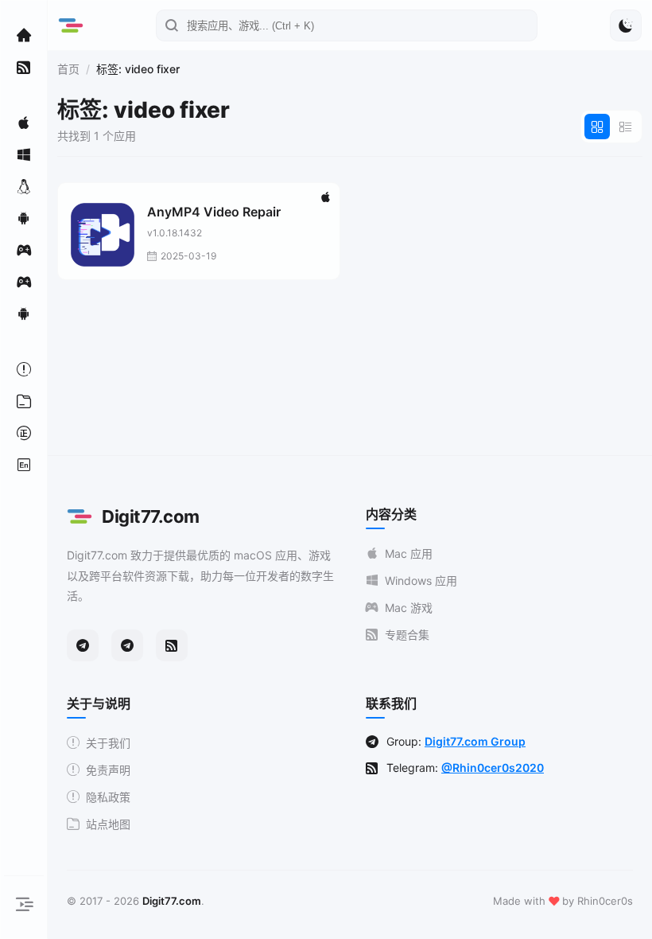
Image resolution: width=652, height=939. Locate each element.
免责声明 (108, 770)
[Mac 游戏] (24, 250)
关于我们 (108, 743)
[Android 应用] (24, 218)
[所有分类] (24, 401)
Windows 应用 (421, 580)
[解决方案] (24, 369)
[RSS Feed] (172, 645)
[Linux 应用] (24, 186)
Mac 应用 (409, 553)
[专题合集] (24, 67)
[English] (24, 465)
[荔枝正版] (24, 433)
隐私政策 (108, 797)
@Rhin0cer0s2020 (492, 767)
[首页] (24, 35)
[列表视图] (625, 126)
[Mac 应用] (24, 122)
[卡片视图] (597, 126)
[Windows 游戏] (24, 282)
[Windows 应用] (24, 154)
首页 (68, 69)
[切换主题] (626, 25)
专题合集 (407, 634)
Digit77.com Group (475, 741)
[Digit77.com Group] (127, 645)
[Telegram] (83, 645)
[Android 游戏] (24, 313)
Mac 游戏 (409, 607)
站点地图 (108, 824)
